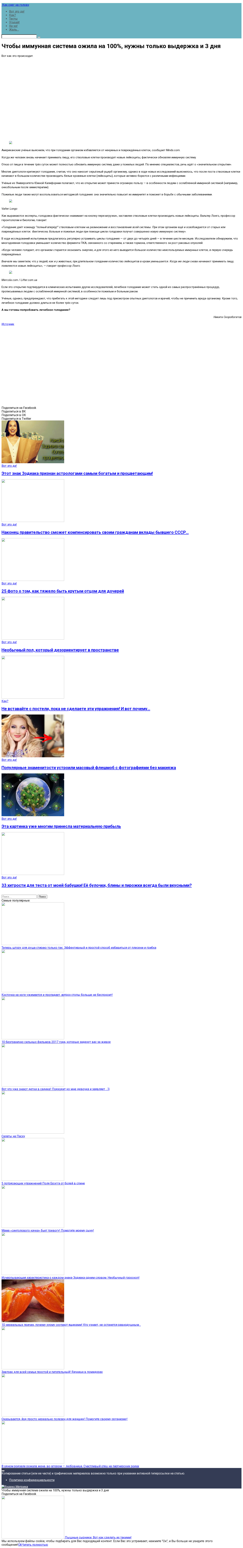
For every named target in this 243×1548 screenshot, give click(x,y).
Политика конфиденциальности (31, 1480)
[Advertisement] (121, 99)
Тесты (13, 19)
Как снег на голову (15, 5)
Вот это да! (16, 11)
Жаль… (14, 29)
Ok (20, 1544)
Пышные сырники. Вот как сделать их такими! (98, 1537)
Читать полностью (35, 1544)
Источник (8, 324)
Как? (12, 15)
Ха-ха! (13, 26)
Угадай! (14, 22)
